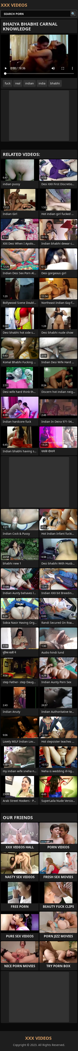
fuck (7, 83)
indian (29, 83)
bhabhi (55, 83)
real (17, 83)
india (42, 83)
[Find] (73, 14)
